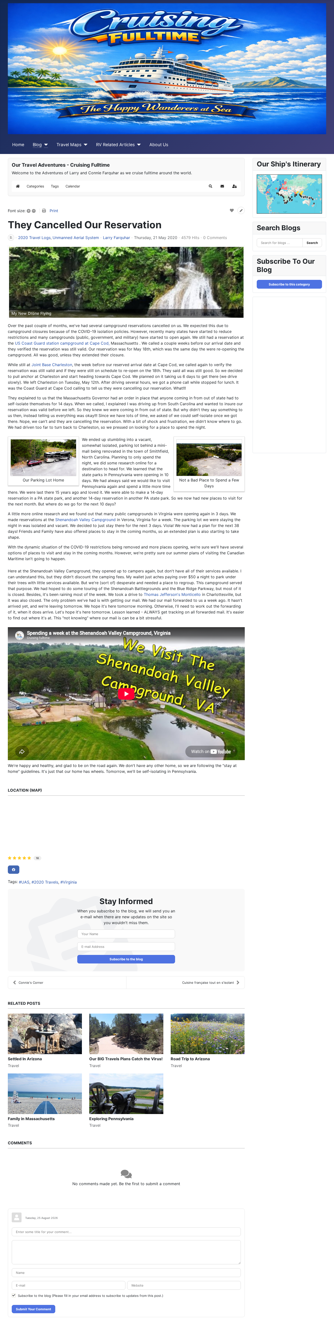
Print (54, 210)
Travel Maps (68, 144)
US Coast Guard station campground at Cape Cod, (62, 343)
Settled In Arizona (25, 1058)
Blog (37, 144)
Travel (13, 1065)
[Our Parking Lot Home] (43, 457)
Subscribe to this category (289, 284)
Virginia (70, 882)
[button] (210, 186)
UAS (25, 882)
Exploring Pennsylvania (111, 1118)
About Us (158, 144)
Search (312, 243)
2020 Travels (46, 882)
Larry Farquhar (116, 237)
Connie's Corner (31, 982)
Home (18, 144)
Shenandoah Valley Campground (85, 519)
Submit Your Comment (33, 1309)
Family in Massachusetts (31, 1118)
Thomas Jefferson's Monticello (172, 594)
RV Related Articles (115, 144)
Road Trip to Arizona (190, 1058)
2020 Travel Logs (34, 238)
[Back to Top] (325, 1314)
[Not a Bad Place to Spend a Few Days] (209, 457)
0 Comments (215, 237)
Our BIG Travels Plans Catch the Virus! (126, 1058)
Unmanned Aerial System (76, 238)
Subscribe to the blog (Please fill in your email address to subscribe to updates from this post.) (90, 1296)
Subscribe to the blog (126, 959)
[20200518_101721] (126, 282)
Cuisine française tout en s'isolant (208, 982)
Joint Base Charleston (52, 364)
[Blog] (45, 145)
